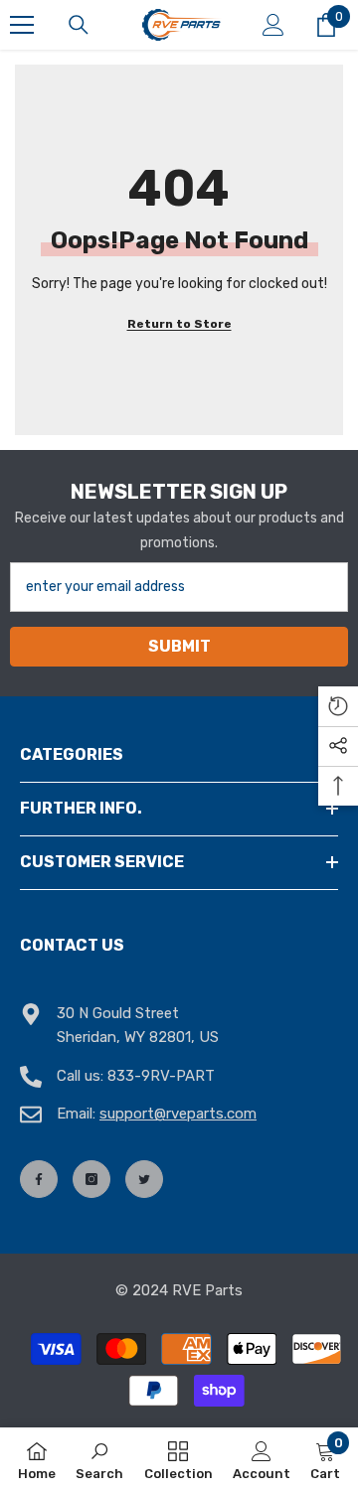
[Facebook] (39, 1179)
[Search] (78, 25)
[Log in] (273, 25)
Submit (179, 646)
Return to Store (179, 324)
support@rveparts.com (178, 1113)
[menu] (22, 25)
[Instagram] (91, 1179)
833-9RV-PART (161, 1076)
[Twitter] (144, 1179)
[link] (99, 1459)
